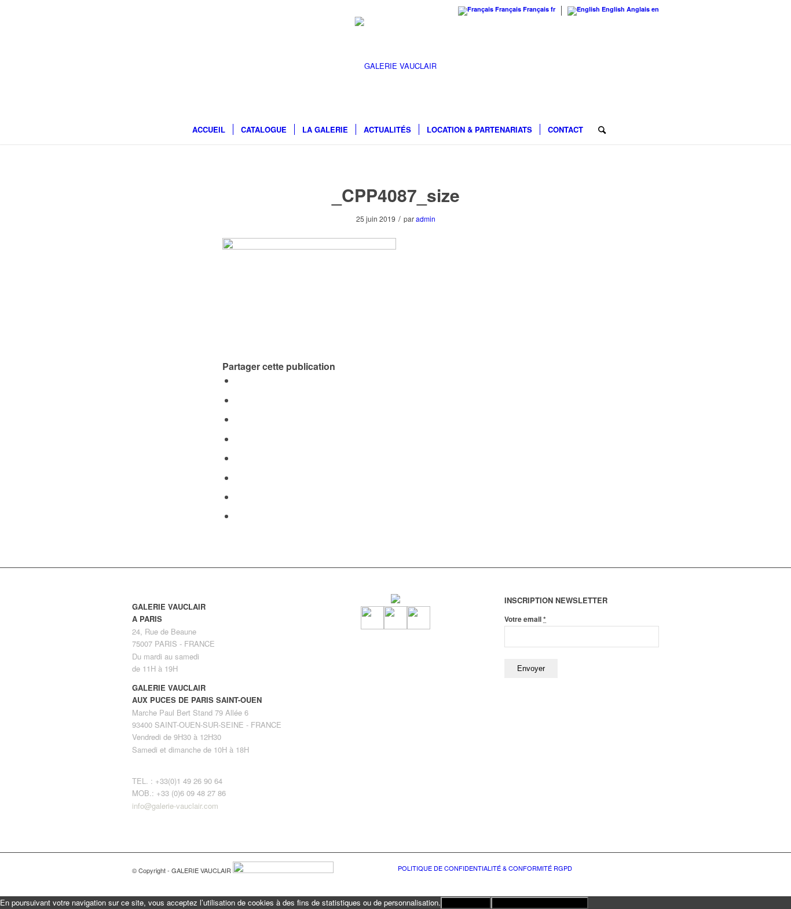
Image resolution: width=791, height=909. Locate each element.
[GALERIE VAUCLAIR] (396, 66)
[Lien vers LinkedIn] (650, 867)
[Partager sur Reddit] (238, 496)
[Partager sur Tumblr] (238, 458)
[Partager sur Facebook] (238, 380)
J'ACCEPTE (465, 903)
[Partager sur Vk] (238, 477)
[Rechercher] (598, 129)
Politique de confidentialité (540, 903)
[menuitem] (209, 129)
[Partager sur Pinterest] (238, 419)
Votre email (525, 619)
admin (425, 218)
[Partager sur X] (238, 400)
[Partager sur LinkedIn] (238, 438)
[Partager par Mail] (238, 516)
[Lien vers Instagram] (633, 867)
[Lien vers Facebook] (615, 867)
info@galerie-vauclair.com (175, 805)
